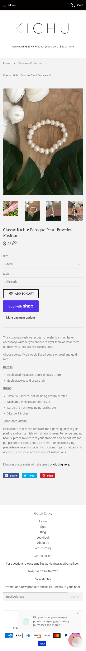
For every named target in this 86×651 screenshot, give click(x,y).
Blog (43, 532)
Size (5, 256)
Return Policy (43, 548)
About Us (43, 542)
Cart (80, 5)
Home (6, 63)
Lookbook (43, 537)
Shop (43, 526)
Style (6, 273)
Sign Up (75, 597)
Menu (12, 5)
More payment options (20, 317)
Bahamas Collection (30, 63)
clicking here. (61, 464)
